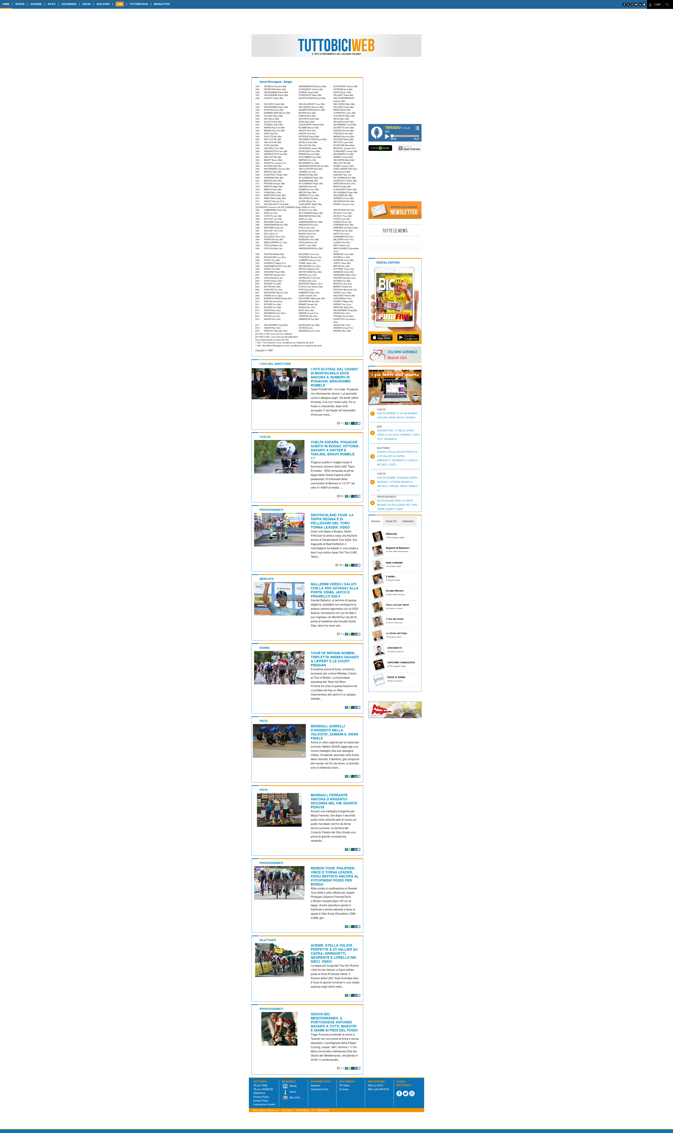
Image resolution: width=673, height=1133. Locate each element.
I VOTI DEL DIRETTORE (275, 364)
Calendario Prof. (320, 1089)
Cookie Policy (260, 1100)
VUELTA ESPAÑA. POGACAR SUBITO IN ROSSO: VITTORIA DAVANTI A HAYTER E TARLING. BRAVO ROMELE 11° (335, 449)
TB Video (344, 1085)
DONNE (265, 648)
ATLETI (52, 4)
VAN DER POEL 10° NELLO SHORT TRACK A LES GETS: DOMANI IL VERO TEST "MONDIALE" (398, 435)
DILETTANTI (268, 940)
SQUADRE (36, 4)
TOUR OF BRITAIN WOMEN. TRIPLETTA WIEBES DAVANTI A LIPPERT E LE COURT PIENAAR (335, 658)
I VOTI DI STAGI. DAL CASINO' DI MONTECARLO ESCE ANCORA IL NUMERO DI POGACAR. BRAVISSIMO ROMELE (334, 377)
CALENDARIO (69, 4)
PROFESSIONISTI (271, 510)
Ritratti (293, 1086)
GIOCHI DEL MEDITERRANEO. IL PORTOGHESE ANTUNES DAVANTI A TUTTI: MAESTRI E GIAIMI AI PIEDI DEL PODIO (334, 1022)
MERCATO (267, 579)
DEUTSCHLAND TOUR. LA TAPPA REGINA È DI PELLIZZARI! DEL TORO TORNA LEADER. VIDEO (332, 520)
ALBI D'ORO (103, 4)
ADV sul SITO (375, 1085)
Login (657, 4)
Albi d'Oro (294, 1097)
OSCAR (86, 4)
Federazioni (408, 521)
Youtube (343, 1089)
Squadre (315, 1085)
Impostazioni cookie (264, 1104)
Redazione (259, 1093)
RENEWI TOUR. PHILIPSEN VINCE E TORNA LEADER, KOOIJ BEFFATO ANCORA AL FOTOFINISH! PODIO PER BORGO (335, 876)
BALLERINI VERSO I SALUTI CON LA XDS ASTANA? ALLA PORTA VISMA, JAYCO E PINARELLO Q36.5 (334, 590)
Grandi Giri (391, 521)
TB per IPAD (260, 1085)
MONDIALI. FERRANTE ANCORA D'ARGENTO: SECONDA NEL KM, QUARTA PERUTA (334, 800)
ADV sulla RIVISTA (378, 1089)
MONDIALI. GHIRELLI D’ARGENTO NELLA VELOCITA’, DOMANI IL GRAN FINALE (334, 732)
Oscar (292, 1091)
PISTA (264, 721)
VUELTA (265, 437)
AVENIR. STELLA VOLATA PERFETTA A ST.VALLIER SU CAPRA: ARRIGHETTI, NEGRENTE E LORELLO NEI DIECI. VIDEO (334, 953)
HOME (6, 4)
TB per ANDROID (263, 1089)
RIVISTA (19, 4)
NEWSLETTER (162, 4)
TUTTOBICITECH (139, 4)
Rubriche (375, 521)
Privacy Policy (261, 1096)
